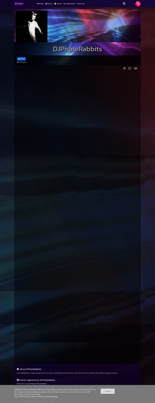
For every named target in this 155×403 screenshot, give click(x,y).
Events (50, 4)
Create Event (70, 4)
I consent (107, 391)
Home (41, 4)
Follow (22, 59)
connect (20, 3)
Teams (59, 4)
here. (56, 396)
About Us (80, 4)
